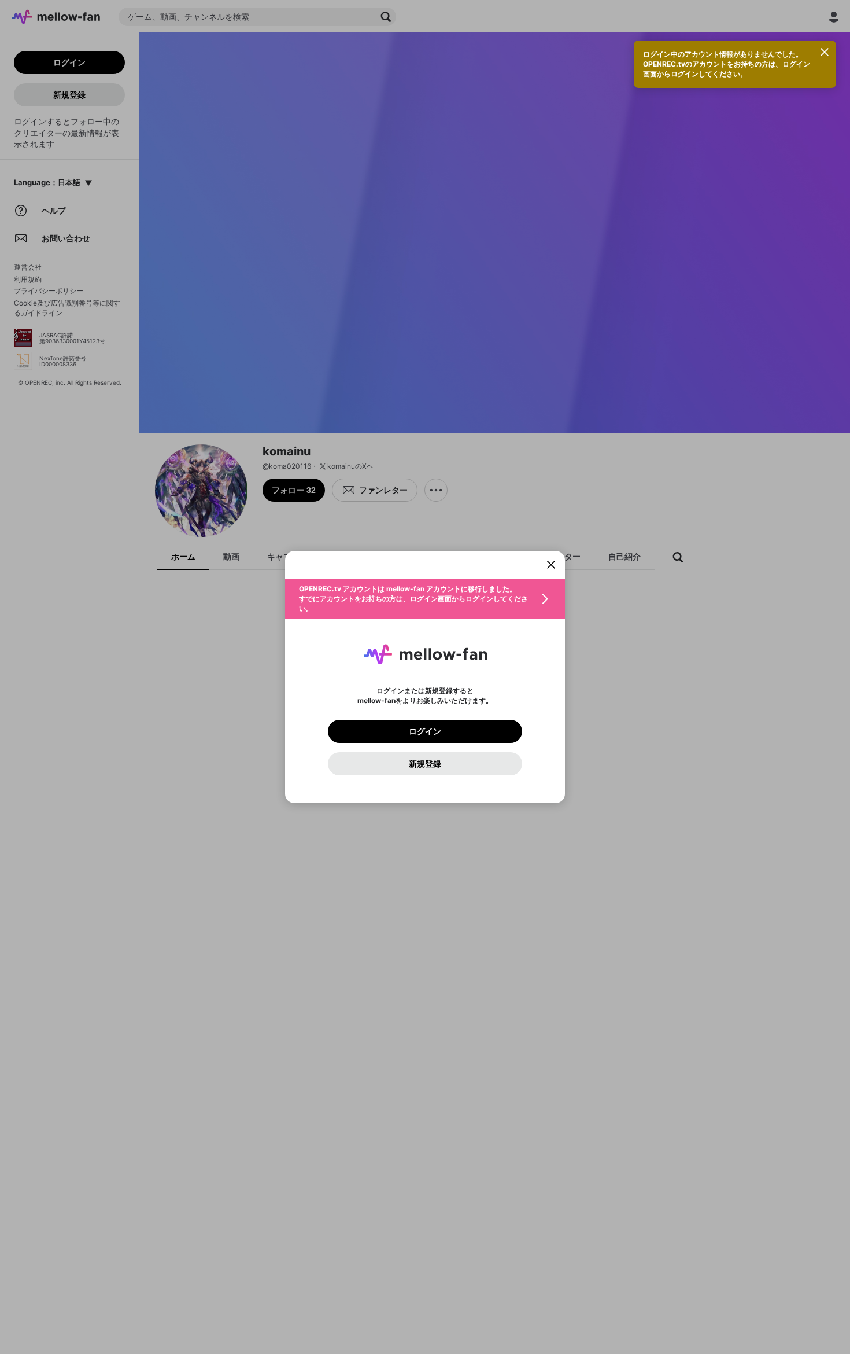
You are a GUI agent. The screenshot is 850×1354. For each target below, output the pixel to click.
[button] (425, 599)
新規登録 (425, 763)
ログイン (425, 731)
